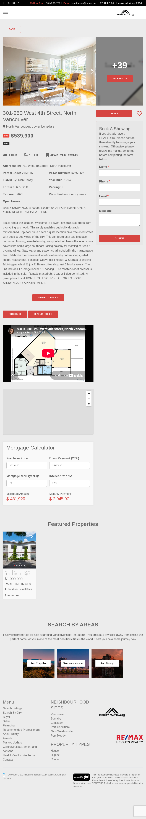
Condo (55, 759)
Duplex (55, 754)
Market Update (12, 742)
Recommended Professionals (21, 729)
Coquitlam (57, 722)
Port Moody (58, 735)
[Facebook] (4, 3)
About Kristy (11, 734)
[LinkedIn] (18, 3)
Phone (104, 181)
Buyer (6, 716)
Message (105, 210)
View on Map (85, 100)
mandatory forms (123, 150)
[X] (8, 3)
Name (104, 166)
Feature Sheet (43, 314)
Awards (7, 738)
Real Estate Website (46, 775)
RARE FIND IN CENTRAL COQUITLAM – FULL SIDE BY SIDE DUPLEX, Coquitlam (19, 584)
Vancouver (57, 714)
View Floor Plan (48, 297)
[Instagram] (13, 3)
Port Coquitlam (60, 727)
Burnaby (56, 718)
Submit (120, 238)
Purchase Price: (17, 458)
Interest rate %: (60, 476)
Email (104, 196)
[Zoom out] (89, 398)
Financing (9, 725)
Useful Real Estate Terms (19, 755)
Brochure (15, 314)
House (55, 750)
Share (114, 113)
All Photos (120, 78)
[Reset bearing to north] (89, 403)
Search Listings (12, 708)
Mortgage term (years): (22, 476)
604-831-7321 (54, 3)
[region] (48, 412)
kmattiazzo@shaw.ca (84, 3)
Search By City (12, 712)
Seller (6, 721)
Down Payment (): (64, 458)
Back (12, 29)
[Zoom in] (89, 393)
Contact (8, 759)
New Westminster (62, 731)
